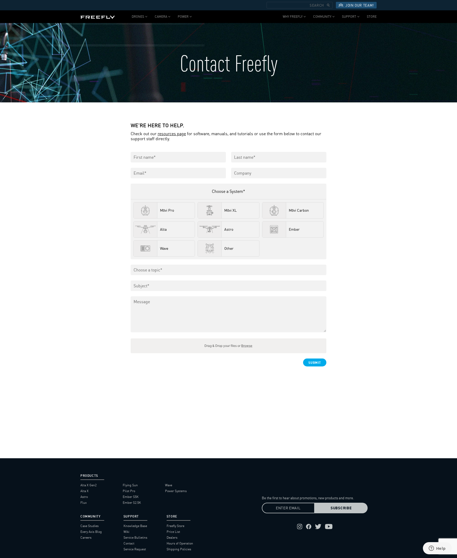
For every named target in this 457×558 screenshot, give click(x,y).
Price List (173, 532)
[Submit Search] (328, 5)
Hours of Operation (180, 543)
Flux (83, 503)
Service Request (135, 549)
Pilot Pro (129, 491)
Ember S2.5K (132, 503)
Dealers (172, 537)
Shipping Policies (179, 549)
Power (183, 17)
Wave (168, 485)
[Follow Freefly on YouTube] (328, 526)
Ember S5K (131, 497)
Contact (129, 543)
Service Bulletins (135, 537)
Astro (84, 497)
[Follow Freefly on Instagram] (299, 526)
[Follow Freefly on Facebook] (308, 526)
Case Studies (89, 526)
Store (372, 17)
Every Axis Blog (91, 532)
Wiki (126, 532)
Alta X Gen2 (88, 485)
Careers (86, 537)
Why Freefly (293, 17)
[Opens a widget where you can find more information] (437, 548)
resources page (172, 133)
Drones (138, 17)
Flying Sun (130, 485)
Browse (246, 346)
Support (349, 17)
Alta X (84, 491)
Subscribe (341, 508)
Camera (161, 17)
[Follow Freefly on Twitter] (318, 526)
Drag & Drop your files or (228, 346)
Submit (314, 363)
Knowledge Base (135, 526)
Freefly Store (175, 526)
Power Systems (176, 491)
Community (322, 17)
